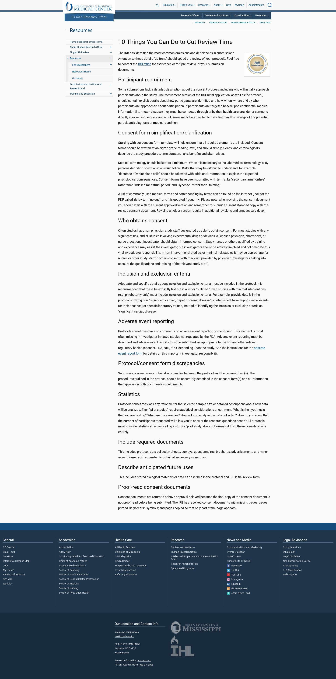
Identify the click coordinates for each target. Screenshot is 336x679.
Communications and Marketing (244, 547)
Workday (8, 583)
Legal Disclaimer (292, 556)
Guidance (77, 78)
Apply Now (65, 552)
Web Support (290, 574)
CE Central (8, 547)
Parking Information (14, 574)
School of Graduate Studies (74, 574)
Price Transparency (125, 570)
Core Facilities (242, 15)
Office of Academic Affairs (73, 561)
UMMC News (234, 556)
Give (228, 5)
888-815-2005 (146, 664)
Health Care (186, 5)
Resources (261, 15)
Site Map (7, 579)
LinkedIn (235, 584)
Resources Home (81, 71)
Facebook (236, 565)
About (217, 5)
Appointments (256, 5)
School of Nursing (68, 588)
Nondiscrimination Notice (296, 561)
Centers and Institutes (217, 15)
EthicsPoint (289, 552)
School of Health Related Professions (79, 579)
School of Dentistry (69, 570)
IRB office (144, 64)
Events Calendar (236, 552)
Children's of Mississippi (127, 552)
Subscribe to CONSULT (239, 561)
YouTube (235, 574)
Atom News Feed (240, 593)
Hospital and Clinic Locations (130, 565)
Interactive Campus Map (16, 561)
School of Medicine (69, 583)
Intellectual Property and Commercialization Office (194, 558)
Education (168, 5)
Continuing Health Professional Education (81, 556)
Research (203, 5)
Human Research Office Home (86, 41)
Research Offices (190, 15)
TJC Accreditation (292, 570)
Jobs (5, 565)
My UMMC (8, 570)
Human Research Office (89, 16)
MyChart (239, 5)
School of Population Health (74, 592)
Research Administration (184, 564)
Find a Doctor (122, 561)
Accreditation (66, 547)
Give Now (8, 556)
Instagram (236, 579)
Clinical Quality (123, 556)
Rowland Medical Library (72, 565)
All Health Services (125, 547)
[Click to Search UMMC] (270, 5)
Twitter (234, 570)
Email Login (9, 552)
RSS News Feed (239, 588)
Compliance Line (292, 547)
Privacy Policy (290, 565)
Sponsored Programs (182, 568)
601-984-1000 (144, 660)
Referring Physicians (126, 574)
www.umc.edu (122, 652)
